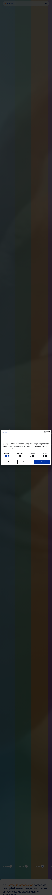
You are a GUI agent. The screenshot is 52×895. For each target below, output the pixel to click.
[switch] (20, 456)
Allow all (42, 461)
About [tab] (43, 436)
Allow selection (26, 461)
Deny (9, 461)
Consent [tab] (9, 436)
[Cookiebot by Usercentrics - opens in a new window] (44, 432)
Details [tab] (26, 436)
